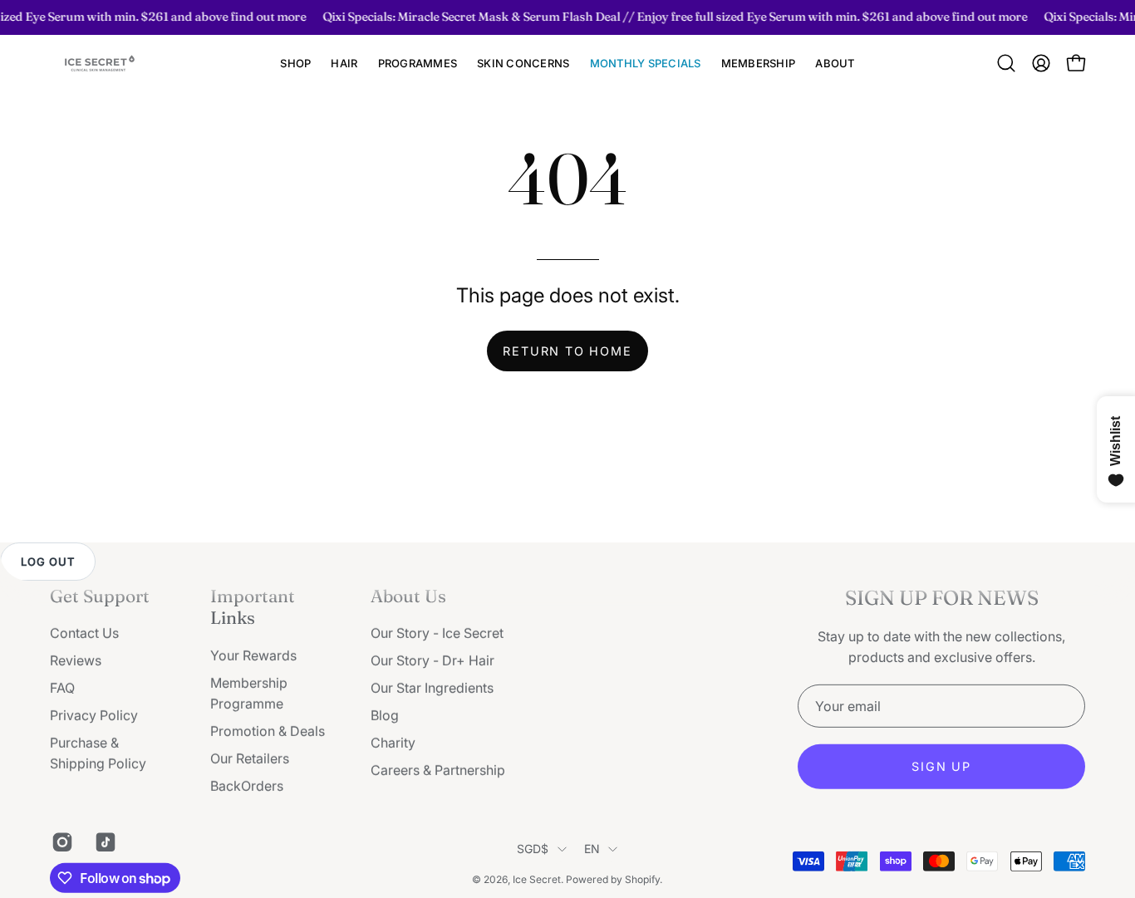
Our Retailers (249, 758)
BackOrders (246, 786)
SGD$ (533, 849)
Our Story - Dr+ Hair (432, 660)
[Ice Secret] (100, 63)
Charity (393, 742)
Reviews (75, 660)
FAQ (62, 688)
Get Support (100, 595)
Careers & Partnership (438, 770)
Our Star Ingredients (432, 688)
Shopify (642, 878)
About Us (408, 595)
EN (592, 849)
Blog (385, 715)
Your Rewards (253, 655)
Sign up (941, 766)
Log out (48, 561)
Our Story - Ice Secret (437, 633)
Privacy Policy (94, 715)
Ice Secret (537, 878)
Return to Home (567, 351)
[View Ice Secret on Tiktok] (104, 842)
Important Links (252, 606)
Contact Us (84, 633)
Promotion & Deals (267, 731)
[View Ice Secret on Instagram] (60, 842)
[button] (344, 63)
